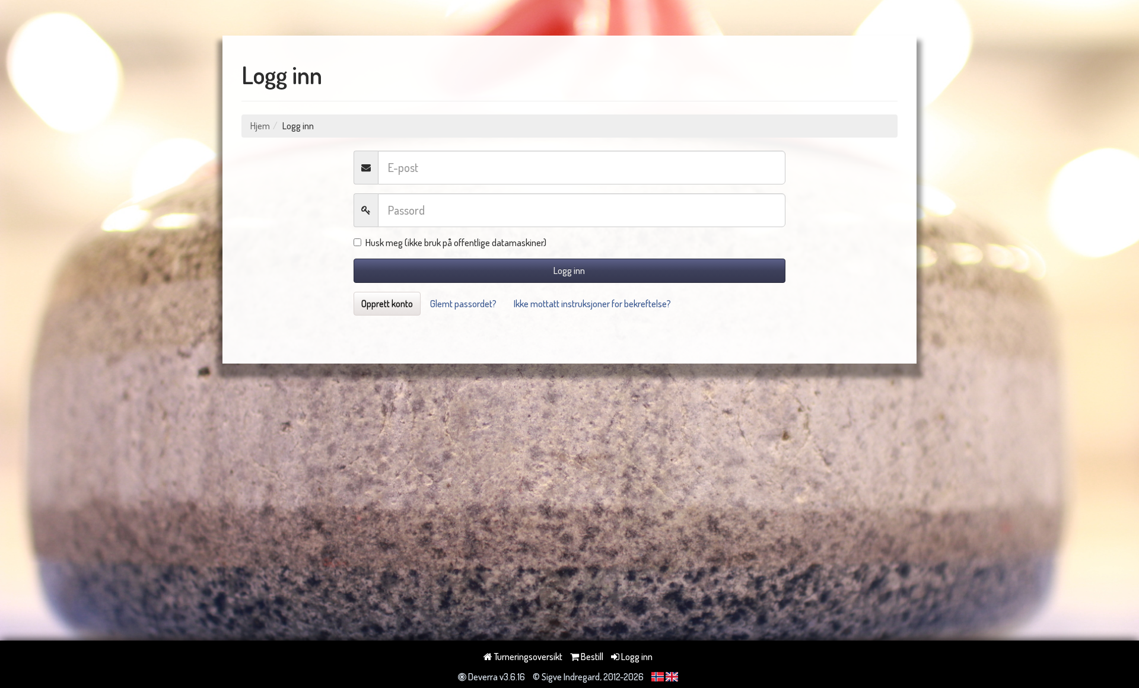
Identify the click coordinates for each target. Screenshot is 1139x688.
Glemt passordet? (463, 304)
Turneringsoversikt (527, 656)
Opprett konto (387, 304)
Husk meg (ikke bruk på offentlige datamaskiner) (455, 243)
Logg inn (569, 270)
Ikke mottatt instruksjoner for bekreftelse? (592, 304)
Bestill (591, 656)
